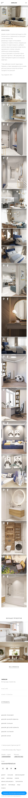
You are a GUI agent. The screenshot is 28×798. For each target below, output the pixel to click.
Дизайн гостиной (7, 731)
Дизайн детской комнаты (10, 727)
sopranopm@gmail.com (6, 763)
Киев (3, 778)
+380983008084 (5, 756)
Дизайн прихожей (7, 715)
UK (26, 2)
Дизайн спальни (7, 723)
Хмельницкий (19, 775)
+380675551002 (18, 756)
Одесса (3, 784)
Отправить (5, 702)
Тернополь (19, 781)
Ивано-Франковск (7, 781)
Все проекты (14, 666)
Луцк (18, 784)
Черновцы (11, 784)
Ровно (3, 788)
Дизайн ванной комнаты (9, 719)
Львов (17, 778)
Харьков (10, 775)
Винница (10, 778)
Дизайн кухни (6, 735)
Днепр (3, 775)
